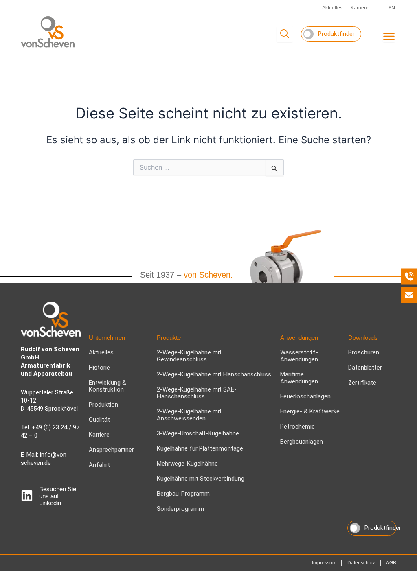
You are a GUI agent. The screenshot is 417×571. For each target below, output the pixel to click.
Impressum (324, 563)
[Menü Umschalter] (389, 36)
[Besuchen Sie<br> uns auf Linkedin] (27, 496)
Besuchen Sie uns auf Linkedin (57, 496)
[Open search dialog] (285, 34)
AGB (391, 563)
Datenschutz (361, 563)
